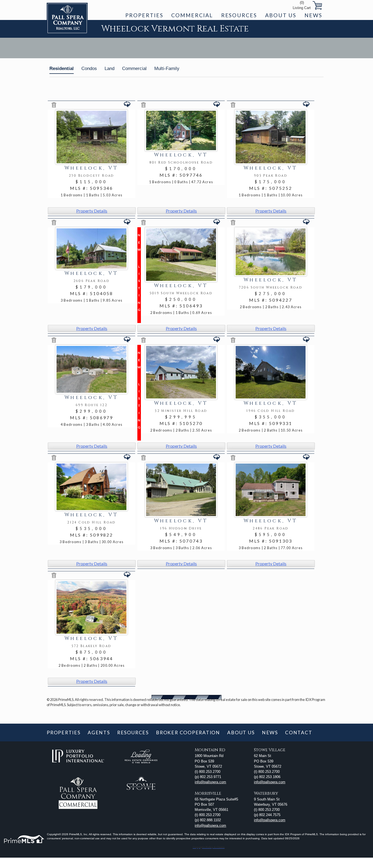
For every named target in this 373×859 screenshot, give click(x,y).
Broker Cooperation (188, 732)
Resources (239, 15)
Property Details (91, 210)
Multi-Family (166, 68)
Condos (89, 68)
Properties (144, 15)
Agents (99, 732)
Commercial (192, 15)
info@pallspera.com (210, 782)
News (313, 15)
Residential (61, 68)
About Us (280, 15)
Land (109, 68)
